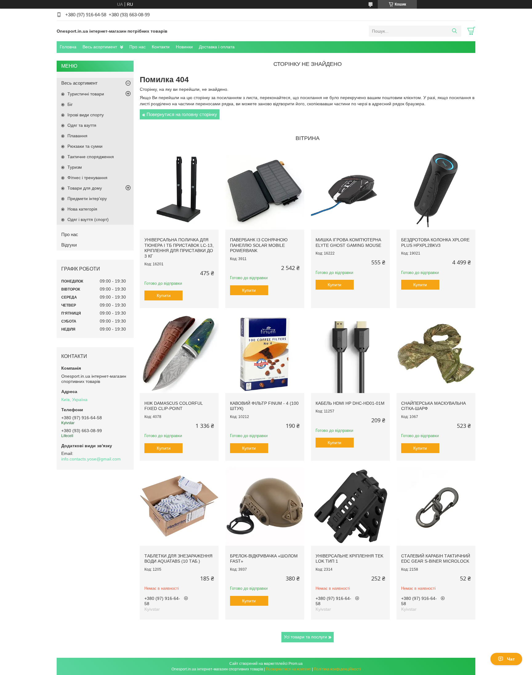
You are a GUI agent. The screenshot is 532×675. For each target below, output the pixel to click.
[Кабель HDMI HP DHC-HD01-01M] (350, 353)
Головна (68, 46)
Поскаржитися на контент (288, 669)
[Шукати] (454, 31)
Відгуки (69, 244)
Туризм (74, 167)
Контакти (161, 46)
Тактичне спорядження (90, 156)
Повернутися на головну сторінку (182, 114)
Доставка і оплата (217, 46)
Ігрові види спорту (85, 114)
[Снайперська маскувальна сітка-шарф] (436, 353)
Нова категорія (82, 209)
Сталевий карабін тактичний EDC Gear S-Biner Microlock (435, 558)
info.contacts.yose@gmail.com (91, 458)
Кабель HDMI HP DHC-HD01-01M (350, 403)
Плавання (77, 135)
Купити (164, 295)
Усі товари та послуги (305, 636)
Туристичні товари (85, 93)
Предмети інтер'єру (87, 198)
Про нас (137, 46)
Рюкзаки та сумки (85, 146)
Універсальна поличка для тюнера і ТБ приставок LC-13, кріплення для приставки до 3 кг (179, 248)
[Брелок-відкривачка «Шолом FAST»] (264, 506)
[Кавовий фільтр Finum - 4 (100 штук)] (264, 353)
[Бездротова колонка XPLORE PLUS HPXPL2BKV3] (436, 190)
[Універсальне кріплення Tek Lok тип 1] (350, 506)
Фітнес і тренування (87, 177)
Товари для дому (84, 188)
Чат (511, 659)
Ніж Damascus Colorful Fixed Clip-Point (173, 406)
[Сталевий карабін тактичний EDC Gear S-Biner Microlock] (436, 506)
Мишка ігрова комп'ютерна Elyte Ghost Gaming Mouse (348, 242)
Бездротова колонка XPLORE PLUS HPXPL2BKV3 (435, 242)
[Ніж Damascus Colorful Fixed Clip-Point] (179, 353)
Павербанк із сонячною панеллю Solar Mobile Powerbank (259, 245)
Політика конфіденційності (337, 669)
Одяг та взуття (81, 125)
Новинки (184, 46)
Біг (70, 104)
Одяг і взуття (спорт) (88, 219)
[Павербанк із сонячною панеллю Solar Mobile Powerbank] (264, 190)
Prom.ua (295, 663)
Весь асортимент (100, 46)
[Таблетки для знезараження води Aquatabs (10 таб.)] (179, 506)
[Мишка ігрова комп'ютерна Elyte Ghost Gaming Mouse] (350, 190)
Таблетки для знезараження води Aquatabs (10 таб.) (178, 558)
